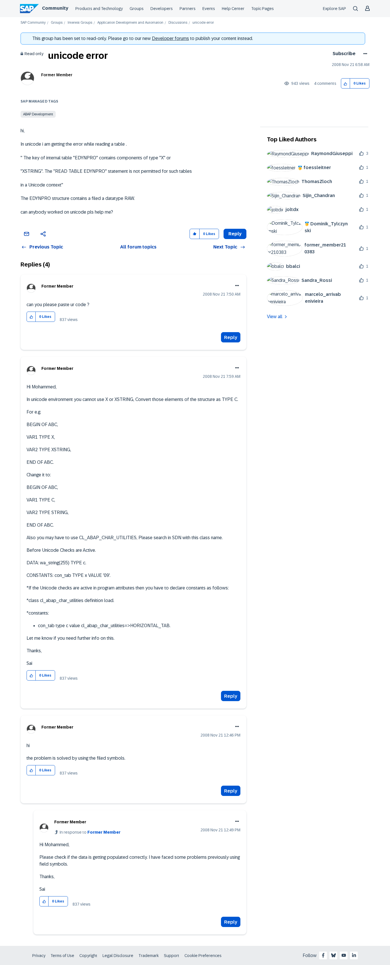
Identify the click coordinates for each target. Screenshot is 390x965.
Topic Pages (262, 8)
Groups (137, 8)
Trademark (148, 955)
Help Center (233, 8)
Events (208, 8)
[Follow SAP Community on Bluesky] (333, 955)
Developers (161, 8)
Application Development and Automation (130, 23)
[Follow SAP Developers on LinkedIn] (354, 955)
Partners (188, 8)
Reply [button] (235, 233)
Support (171, 955)
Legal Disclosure (117, 955)
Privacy (38, 955)
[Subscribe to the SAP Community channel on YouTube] (343, 955)
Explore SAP (334, 8)
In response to (90, 832)
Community (55, 8)
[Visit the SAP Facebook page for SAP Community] (323, 955)
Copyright (88, 955)
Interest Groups (80, 23)
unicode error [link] (203, 23)
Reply (230, 337)
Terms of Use (62, 955)
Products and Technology (99, 8)
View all (274, 316)
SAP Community (33, 23)
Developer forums (170, 38)
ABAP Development (38, 114)
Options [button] (364, 53)
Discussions (177, 23)
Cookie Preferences (203, 955)
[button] (345, 84)
